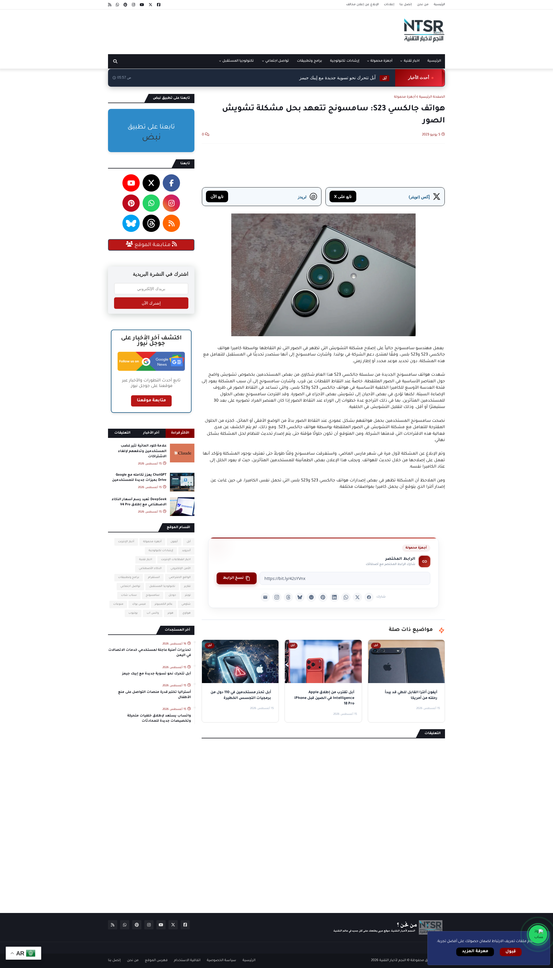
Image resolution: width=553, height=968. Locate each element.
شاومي (186, 604)
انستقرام (154, 577)
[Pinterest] (322, 597)
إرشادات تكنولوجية (161, 550)
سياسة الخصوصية (221, 961)
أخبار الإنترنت (126, 541)
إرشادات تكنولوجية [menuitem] (344, 61)
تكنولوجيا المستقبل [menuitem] (238, 61)
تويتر (188, 595)
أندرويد (186, 550)
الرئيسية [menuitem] (434, 61)
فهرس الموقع (156, 961)
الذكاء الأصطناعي (150, 568)
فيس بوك (139, 604)
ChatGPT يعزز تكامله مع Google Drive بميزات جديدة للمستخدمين (139, 477)
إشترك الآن (151, 303)
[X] (357, 597)
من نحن (423, 4)
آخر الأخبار (151, 433)
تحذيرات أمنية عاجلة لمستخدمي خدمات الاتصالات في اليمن (149, 653)
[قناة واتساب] (538, 934)
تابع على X (343, 196)
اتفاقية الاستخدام (187, 961)
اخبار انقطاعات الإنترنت (176, 559)
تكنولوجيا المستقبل (162, 586)
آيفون (174, 541)
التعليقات (122, 433)
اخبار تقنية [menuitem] (411, 61)
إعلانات (389, 4)
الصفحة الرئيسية (432, 97)
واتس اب (153, 613)
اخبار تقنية (145, 559)
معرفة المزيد (475, 951)
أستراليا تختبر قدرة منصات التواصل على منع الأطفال (154, 695)
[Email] (265, 597)
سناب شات (129, 595)
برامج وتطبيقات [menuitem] (309, 61)
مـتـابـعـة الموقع (152, 245)
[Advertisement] (213, 30)
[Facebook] (369, 597)
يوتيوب (133, 613)
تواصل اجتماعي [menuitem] (277, 61)
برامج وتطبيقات (128, 577)
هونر (170, 613)
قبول (510, 952)
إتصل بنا (405, 4)
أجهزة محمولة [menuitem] (381, 61)
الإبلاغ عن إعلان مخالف (362, 4)
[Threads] (288, 597)
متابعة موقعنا (151, 400)
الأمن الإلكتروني (181, 568)
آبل (189, 541)
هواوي (186, 613)
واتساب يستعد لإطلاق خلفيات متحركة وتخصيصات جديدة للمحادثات (159, 718)
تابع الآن (217, 196)
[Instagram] (276, 597)
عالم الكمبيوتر (164, 604)
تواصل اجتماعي (130, 586)
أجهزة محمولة (405, 97)
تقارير (187, 586)
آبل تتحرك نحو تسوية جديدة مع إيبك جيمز (343, 77)
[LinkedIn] (334, 597)
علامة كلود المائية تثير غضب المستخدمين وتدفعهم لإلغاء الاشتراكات (142, 451)
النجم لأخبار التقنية (392, 961)
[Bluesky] (299, 597)
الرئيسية (439, 4)
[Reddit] (311, 597)
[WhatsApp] (346, 597)
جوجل (172, 595)
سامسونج (153, 595)
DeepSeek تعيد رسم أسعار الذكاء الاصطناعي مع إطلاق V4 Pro (139, 502)
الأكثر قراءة (180, 433)
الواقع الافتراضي (180, 577)
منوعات (118, 604)
